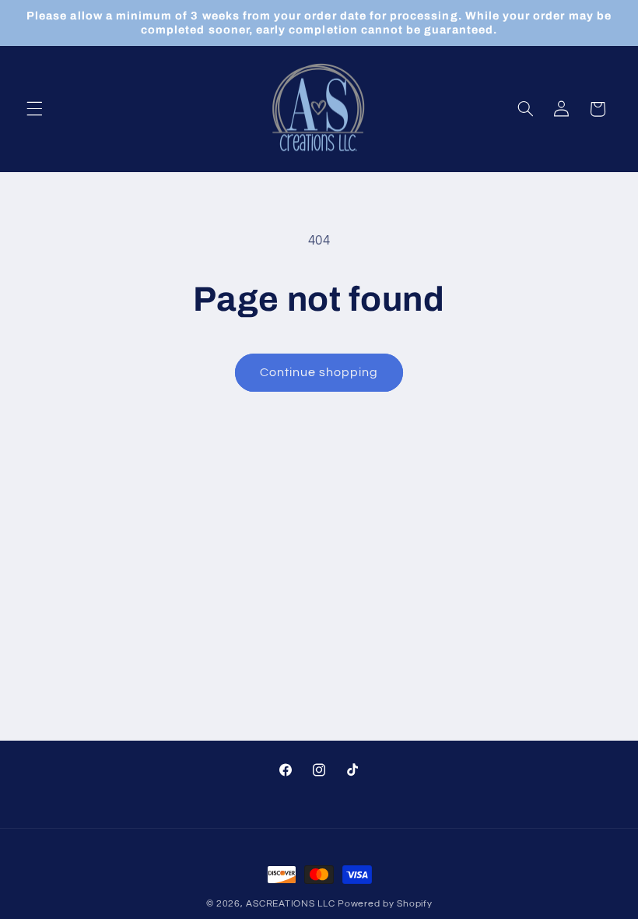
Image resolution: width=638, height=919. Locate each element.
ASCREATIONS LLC (290, 904)
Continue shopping (319, 372)
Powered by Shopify (385, 904)
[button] (34, 109)
